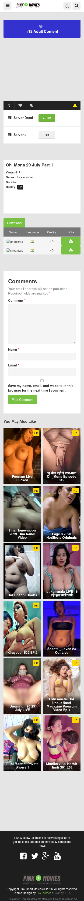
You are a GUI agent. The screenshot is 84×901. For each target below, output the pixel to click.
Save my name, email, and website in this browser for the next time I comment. (41, 388)
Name (13, 349)
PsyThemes (43, 893)
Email (13, 365)
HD (49, 118)
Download (14, 222)
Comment (16, 300)
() (31, 105)
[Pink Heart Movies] (28, 5)
